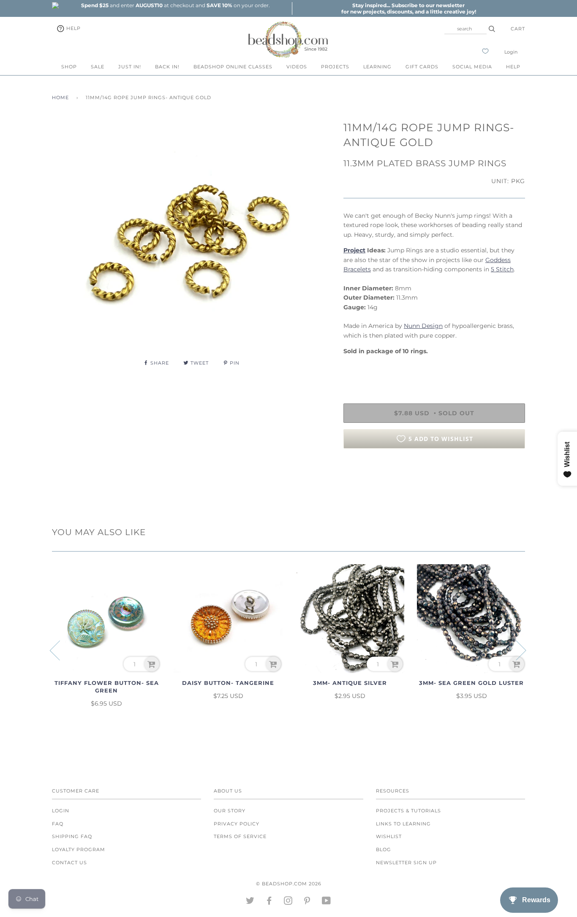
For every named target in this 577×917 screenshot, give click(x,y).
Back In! (167, 67)
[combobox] (465, 28)
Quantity (357, 369)
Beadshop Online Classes (232, 67)
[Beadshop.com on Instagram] (288, 902)
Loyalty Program (78, 849)
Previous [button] (60, 650)
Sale (97, 67)
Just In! (129, 67)
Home (60, 97)
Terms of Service (240, 836)
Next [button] (516, 650)
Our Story (229, 811)
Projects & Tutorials (408, 811)
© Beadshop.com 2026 (288, 884)
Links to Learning (403, 824)
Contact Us (69, 863)
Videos (296, 67)
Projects (335, 67)
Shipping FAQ (72, 836)
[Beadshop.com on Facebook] (269, 902)
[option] (175, 5)
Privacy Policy (236, 824)
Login (510, 52)
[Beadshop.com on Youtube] (326, 902)
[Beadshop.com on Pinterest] (307, 902)
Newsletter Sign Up (406, 863)
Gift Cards (422, 67)
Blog (383, 849)
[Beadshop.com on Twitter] (250, 902)
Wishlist (389, 836)
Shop (69, 67)
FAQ (57, 824)
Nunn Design (423, 326)
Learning (377, 67)
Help (73, 28)
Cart (518, 29)
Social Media (472, 67)
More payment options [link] (434, 484)
